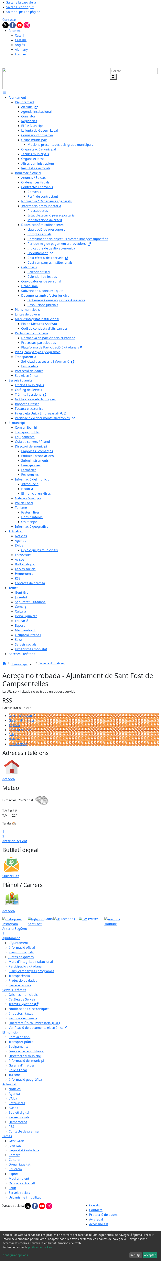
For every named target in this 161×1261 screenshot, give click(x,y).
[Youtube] (20, 25)
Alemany (21, 49)
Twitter (92, 919)
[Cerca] (113, 77)
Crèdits (94, 1205)
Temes (7, 1136)
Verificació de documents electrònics (36, 1027)
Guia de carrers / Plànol (26, 1051)
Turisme (15, 1075)
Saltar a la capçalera (21, 2)
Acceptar (150, 1255)
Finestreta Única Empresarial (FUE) (34, 1023)
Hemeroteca (18, 1122)
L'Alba (13, 1098)
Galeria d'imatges (51, 663)
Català (19, 35)
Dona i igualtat (19, 1164)
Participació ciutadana (25, 966)
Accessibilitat (98, 1224)
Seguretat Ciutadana (24, 1150)
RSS (11, 1126)
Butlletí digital (19, 1112)
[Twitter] (5, 25)
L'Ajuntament (18, 943)
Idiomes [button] (15, 30)
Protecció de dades (23, 980)
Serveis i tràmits (14, 990)
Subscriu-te (10, 876)
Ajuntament (11, 938)
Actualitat (9, 1084)
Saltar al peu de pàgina (23, 12)
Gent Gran (16, 1141)
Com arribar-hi (19, 1037)
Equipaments (18, 1046)
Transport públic (21, 1042)
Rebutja (135, 1255)
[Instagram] (27, 25)
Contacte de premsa (24, 1131)
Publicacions (18, 744)
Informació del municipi (26, 1060)
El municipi (19, 664)
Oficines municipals (23, 994)
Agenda (14, 725)
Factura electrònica (23, 1018)
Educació (15, 1169)
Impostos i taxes (21, 1013)
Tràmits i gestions (22, 1004)
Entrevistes (17, 1103)
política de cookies (40, 1247)
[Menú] (4, 93)
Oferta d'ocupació (22, 715)
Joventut (15, 1145)
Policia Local (18, 1070)
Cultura (14, 1159)
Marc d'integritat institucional (31, 961)
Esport (13, 1174)
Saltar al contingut (20, 7)
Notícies (15, 739)
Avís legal (96, 1219)
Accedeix (8, 779)
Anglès (20, 45)
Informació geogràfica (25, 1079)
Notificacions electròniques (29, 1009)
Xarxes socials (19, 1117)
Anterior (8, 841)
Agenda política (20, 730)
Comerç (14, 1155)
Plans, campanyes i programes (31, 971)
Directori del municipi (25, 1056)
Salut (12, 1188)
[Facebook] (12, 25)
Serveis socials (19, 1192)
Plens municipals (21, 952)
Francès (21, 54)
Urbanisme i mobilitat (25, 1197)
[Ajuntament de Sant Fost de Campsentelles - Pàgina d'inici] (37, 78)
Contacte (9, 19)
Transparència (19, 976)
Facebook (67, 919)
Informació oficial (22, 947)
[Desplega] (30, 664)
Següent (21, 841)
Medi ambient (19, 1178)
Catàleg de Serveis (22, 999)
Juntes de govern (21, 957)
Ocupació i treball (22, 1183)
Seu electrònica (20, 985)
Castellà (21, 40)
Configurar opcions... (16, 1255)
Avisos (13, 734)
